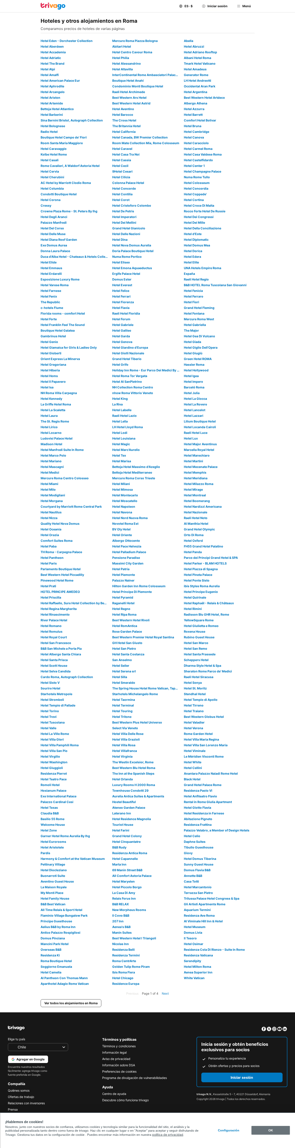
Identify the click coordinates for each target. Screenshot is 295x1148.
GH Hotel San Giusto (127, 643)
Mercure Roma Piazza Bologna (135, 41)
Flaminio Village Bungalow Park (64, 915)
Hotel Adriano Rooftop (200, 52)
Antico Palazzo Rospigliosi (60, 932)
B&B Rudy (119, 847)
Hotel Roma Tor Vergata (129, 376)
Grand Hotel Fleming (199, 308)
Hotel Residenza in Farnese (204, 813)
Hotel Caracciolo (196, 143)
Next (165, 993)
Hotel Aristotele (52, 847)
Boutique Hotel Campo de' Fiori (64, 137)
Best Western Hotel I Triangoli (134, 938)
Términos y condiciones (119, 1046)
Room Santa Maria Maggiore (62, 143)
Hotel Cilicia (121, 177)
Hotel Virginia (122, 756)
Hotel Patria (120, 569)
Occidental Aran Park (199, 86)
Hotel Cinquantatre (126, 841)
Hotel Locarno (51, 433)
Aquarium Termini (197, 910)
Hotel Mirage (193, 489)
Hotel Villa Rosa (123, 745)
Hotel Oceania (51, 529)
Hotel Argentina (195, 92)
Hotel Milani (121, 484)
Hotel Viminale (194, 751)
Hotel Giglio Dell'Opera (200, 347)
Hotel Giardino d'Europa (130, 347)
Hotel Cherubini (52, 177)
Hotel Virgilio (50, 756)
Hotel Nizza (49, 518)
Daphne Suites (194, 841)
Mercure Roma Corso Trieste (133, 478)
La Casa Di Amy (123, 893)
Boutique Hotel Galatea (58, 330)
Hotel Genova (122, 342)
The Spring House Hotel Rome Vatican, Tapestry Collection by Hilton (147, 688)
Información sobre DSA (118, 1065)
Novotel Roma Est (125, 523)
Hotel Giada (192, 342)
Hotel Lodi (119, 433)
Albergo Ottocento (126, 540)
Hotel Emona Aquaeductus (132, 268)
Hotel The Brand (52, 63)
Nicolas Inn (120, 944)
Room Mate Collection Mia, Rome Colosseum (145, 143)
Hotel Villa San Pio (54, 751)
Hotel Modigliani (53, 495)
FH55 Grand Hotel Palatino (203, 546)
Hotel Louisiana (123, 438)
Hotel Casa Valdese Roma (203, 154)
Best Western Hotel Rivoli (131, 620)
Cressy (46, 205)
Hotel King (120, 398)
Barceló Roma (194, 387)
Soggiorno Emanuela (56, 966)
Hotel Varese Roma (55, 285)
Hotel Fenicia (193, 291)
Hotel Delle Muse (53, 234)
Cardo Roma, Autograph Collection (67, 677)
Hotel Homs (49, 376)
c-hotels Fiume (52, 308)
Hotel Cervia (50, 171)
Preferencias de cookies (119, 1071)
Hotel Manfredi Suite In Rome (62, 450)
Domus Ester (121, 279)
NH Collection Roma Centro (132, 387)
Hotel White (192, 762)
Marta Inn (119, 864)
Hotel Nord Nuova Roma (130, 518)
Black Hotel (192, 779)
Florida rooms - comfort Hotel (63, 313)
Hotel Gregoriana (53, 364)
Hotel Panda (193, 552)
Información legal (114, 1052)
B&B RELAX (120, 904)
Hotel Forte (49, 319)
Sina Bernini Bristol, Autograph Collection (72, 120)
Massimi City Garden (127, 563)
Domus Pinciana (53, 938)
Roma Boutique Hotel (56, 961)
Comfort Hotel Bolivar (200, 120)
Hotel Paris (49, 563)
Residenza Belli (123, 949)
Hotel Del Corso (52, 228)
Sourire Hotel (50, 688)
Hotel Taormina (123, 699)
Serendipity (192, 961)
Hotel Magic (121, 444)
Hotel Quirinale (195, 597)
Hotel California (124, 131)
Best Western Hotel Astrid (131, 103)
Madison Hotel (51, 444)
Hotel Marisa (121, 461)
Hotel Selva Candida (56, 671)
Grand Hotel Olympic (199, 529)
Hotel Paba (49, 546)
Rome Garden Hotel (198, 734)
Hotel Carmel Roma (198, 149)
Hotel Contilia (122, 194)
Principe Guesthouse (56, 921)
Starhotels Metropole (56, 694)
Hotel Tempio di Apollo (200, 699)
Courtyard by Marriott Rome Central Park (71, 506)
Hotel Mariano (51, 461)
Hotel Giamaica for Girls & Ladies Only (69, 347)
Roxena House (194, 631)
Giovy (188, 853)
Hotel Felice (120, 291)
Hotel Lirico (49, 427)
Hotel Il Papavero (53, 381)
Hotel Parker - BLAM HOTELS (205, 563)
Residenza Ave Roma (199, 915)
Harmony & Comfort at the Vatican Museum (73, 859)
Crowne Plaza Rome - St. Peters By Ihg (69, 211)
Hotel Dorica (193, 251)
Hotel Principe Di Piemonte (132, 592)
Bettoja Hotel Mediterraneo (132, 472)
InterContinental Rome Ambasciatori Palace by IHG (147, 75)
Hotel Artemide (52, 103)
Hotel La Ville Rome (55, 734)
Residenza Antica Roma (129, 853)
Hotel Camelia (51, 972)
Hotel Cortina (194, 200)
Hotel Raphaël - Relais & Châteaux (209, 603)
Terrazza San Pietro (198, 893)
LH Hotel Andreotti (197, 80)
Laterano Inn (121, 813)
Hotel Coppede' (195, 194)
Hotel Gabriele (122, 325)
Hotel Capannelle (125, 859)
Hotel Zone (49, 830)
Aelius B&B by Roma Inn (58, 927)
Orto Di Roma (194, 535)
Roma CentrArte (124, 961)
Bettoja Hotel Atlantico (57, 109)
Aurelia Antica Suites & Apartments (138, 796)
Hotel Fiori (191, 302)
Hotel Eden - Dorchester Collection (67, 41)
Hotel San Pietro (124, 648)
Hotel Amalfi (50, 75)
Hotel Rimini (193, 609)
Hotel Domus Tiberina (200, 859)
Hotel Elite (191, 262)
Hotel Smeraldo (123, 682)
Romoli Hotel (50, 785)
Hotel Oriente (122, 535)
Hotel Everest (122, 285)
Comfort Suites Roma (56, 540)
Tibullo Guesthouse (198, 847)
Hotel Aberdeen (52, 46)
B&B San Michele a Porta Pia (61, 648)
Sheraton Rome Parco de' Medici (208, 671)
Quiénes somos (18, 1090)
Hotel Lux (191, 438)
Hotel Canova (194, 137)
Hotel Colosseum (197, 183)
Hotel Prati (48, 586)
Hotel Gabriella (195, 325)
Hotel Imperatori (124, 217)
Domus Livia (193, 932)
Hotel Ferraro (193, 296)
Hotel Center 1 (194, 166)
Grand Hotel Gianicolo (128, 228)
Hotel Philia (120, 58)
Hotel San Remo (195, 648)
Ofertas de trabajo (21, 1097)
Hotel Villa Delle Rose (127, 734)
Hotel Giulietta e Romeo (201, 626)
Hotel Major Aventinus (200, 444)
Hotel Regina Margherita (59, 609)
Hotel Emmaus (51, 268)
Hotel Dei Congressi (199, 217)
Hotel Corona (50, 200)
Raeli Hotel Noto (195, 518)
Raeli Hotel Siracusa (198, 677)
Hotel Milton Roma (197, 966)
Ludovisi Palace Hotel (56, 438)
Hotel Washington (54, 762)
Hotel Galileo (121, 330)
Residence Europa (125, 983)
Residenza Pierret (54, 773)
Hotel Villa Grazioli (126, 739)
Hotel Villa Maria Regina (201, 739)
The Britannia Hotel (126, 126)
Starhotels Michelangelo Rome (135, 694)
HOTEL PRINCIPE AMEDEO (60, 592)
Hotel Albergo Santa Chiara (61, 654)
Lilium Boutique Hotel (200, 421)
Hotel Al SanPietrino (127, 381)
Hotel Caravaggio (54, 149)
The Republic (50, 302)
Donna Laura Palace (55, 251)
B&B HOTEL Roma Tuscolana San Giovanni (215, 285)
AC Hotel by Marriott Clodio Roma (66, 183)
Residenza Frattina (198, 824)
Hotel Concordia (196, 188)
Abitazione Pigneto (198, 819)
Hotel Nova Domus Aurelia (131, 245)
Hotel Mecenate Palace (200, 467)
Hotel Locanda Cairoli (200, 427)
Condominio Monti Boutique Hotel (137, 86)
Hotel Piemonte (123, 575)
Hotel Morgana (52, 501)
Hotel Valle (48, 728)
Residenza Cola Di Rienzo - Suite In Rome (214, 949)
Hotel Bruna (192, 126)
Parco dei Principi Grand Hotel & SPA (211, 557)
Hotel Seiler (120, 665)
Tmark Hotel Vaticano (200, 63)
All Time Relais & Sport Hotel (61, 910)
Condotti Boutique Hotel (59, 194)
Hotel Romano (51, 626)
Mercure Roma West (199, 319)
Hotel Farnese (51, 291)
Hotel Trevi (49, 717)
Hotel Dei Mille (194, 222)
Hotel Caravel (122, 149)
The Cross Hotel (124, 120)
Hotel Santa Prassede (200, 654)
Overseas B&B (51, 949)
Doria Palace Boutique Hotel (133, 251)
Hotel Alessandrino (126, 63)
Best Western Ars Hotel (129, 97)
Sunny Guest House (198, 864)
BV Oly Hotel (121, 529)
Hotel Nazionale (195, 512)
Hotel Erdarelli (51, 273)
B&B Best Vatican (53, 904)
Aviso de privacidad (116, 1059)
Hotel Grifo (120, 364)
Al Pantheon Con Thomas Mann (64, 978)
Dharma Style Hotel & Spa (202, 665)
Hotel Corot (120, 200)
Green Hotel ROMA (198, 359)
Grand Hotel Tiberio (126, 359)
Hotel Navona (122, 512)
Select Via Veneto (125, 728)
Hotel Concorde (124, 188)
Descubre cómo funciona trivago (125, 1100)
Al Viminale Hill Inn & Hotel (203, 921)
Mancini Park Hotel (55, 944)
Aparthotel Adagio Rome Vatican (65, 983)
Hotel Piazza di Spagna (201, 569)
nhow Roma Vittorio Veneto (132, 393)
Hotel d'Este (193, 234)
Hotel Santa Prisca (54, 660)
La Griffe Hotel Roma (56, 404)
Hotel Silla (119, 677)
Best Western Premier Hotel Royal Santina (143, 637)
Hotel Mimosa (122, 489)
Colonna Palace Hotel (128, 183)
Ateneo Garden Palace (128, 807)
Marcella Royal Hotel (199, 450)
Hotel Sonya (193, 682)
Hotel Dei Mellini (124, 222)
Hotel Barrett (193, 114)
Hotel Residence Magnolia (131, 819)
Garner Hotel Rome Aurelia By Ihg (65, 836)
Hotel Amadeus (195, 69)
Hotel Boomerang (197, 501)
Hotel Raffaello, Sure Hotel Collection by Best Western (76, 603)
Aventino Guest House (57, 881)
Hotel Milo (48, 489)
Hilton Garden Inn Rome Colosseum (139, 586)
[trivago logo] (53, 6)
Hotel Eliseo (121, 262)
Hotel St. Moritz (195, 688)
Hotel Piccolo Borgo (127, 887)
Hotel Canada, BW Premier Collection (140, 137)
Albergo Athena (195, 103)
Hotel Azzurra (194, 109)
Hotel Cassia (121, 160)
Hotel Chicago (122, 978)
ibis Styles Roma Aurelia (202, 586)
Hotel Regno (121, 609)
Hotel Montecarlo (125, 495)
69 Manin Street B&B (127, 870)
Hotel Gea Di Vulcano (199, 336)
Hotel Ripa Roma (124, 614)
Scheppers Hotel (196, 660)
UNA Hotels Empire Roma (202, 268)
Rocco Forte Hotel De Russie (204, 211)
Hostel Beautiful (124, 802)
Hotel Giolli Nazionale (128, 353)
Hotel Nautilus (51, 512)
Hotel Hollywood (196, 370)
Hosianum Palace (53, 790)
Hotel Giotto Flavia (197, 807)
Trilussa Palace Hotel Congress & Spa (211, 898)
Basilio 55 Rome (52, 819)
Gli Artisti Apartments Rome (204, 904)
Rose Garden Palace (127, 631)
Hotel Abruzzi (194, 46)
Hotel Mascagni (52, 467)
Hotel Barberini (52, 114)
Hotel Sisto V (50, 682)
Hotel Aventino (123, 109)
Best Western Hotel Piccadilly (62, 575)
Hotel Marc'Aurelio (126, 450)
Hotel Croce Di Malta (199, 205)
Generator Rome (196, 75)
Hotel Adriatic (51, 58)
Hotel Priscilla (51, 597)
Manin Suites (122, 932)
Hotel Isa (47, 387)
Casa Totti (191, 881)
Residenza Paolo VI (198, 790)
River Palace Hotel (54, 620)
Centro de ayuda (114, 1094)
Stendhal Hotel (195, 694)
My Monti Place (52, 893)
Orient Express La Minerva (60, 359)
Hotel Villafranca (124, 751)
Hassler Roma (194, 364)
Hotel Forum (121, 319)
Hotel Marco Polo (53, 455)
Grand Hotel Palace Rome (202, 785)
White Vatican (194, 978)
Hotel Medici (50, 472)
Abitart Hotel (121, 46)
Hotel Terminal (123, 705)
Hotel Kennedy (51, 398)
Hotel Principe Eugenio (201, 592)
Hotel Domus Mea (197, 245)
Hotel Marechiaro (197, 455)
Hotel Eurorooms (53, 841)
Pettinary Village (53, 864)
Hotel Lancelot (194, 410)
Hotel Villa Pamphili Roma (60, 745)
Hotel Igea (191, 376)
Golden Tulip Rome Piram (131, 966)
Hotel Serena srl (124, 671)
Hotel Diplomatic (196, 239)
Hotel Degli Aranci (54, 217)
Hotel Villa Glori (52, 739)
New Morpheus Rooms (129, 910)
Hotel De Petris (123, 211)
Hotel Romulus (51, 631)
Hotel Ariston (50, 97)
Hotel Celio (192, 836)
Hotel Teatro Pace (54, 779)
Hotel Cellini (193, 768)
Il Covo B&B (120, 915)
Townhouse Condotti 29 (130, 790)
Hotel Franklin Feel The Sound (63, 325)
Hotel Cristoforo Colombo (131, 205)
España (189, 273)
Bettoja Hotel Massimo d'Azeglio (136, 467)
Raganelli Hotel (123, 603)
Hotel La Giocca (195, 398)
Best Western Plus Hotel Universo (137, 722)
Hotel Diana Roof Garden (59, 239)
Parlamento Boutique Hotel (61, 569)
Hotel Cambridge (196, 131)
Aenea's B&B (121, 927)
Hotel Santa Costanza (128, 654)
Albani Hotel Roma (197, 58)
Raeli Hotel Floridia (126, 313)
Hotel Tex (119, 455)
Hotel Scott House (54, 665)
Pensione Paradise (126, 557)
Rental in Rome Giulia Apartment (208, 802)
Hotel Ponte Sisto (196, 580)
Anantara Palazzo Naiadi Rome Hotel (211, 773)
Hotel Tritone (121, 717)
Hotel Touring (122, 711)
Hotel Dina (120, 239)
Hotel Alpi (48, 69)
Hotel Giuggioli (52, 768)
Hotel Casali (50, 160)
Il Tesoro (190, 938)
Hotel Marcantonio (198, 887)
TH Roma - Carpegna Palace (61, 552)
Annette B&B (193, 876)
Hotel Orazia (50, 535)
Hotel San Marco (196, 643)
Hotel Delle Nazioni (126, 234)
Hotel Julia (192, 393)
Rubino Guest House (199, 637)
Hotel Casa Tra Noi (126, 154)
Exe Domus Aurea (54, 245)
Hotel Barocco (122, 114)
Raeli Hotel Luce (195, 433)
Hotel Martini (193, 461)
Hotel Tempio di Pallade (58, 705)
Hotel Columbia (52, 188)
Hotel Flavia (120, 308)
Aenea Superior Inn (198, 972)
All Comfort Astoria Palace (132, 876)
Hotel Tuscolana (53, 722)
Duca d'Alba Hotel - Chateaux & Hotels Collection (76, 256)
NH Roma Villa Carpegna (59, 393)
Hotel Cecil (120, 166)
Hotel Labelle (121, 410)
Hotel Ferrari (121, 296)
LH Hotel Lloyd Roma (127, 427)
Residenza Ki (50, 955)
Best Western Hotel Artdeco (204, 97)
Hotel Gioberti (51, 353)
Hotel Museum (194, 927)
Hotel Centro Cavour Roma (132, 52)
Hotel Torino (50, 711)
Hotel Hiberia (50, 370)
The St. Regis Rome (55, 421)
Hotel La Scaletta (53, 410)
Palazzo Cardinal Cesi (57, 802)
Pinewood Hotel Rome (57, 580)
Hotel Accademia (53, 52)
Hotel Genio (49, 342)
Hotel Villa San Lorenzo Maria (206, 745)
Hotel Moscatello (124, 501)
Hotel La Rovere (195, 404)
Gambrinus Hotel (53, 336)
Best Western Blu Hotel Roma (133, 768)
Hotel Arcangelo (53, 92)
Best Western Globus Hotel (204, 717)
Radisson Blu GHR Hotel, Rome (206, 614)
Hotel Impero (193, 381)
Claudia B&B (50, 813)
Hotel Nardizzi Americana (203, 506)
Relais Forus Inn (124, 898)
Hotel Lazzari (193, 415)
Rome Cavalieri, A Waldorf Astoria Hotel (70, 166)
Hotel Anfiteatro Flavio (200, 796)
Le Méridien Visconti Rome (204, 756)
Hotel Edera (192, 256)
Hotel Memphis (195, 472)
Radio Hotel (49, 131)
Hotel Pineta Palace (198, 575)
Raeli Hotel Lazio (124, 415)
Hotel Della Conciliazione (202, 228)
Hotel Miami (49, 484)
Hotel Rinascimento (55, 614)
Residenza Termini (126, 955)
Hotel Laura (49, 415)
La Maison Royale (54, 887)
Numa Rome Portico (127, 256)
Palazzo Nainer (123, 580)
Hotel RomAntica (124, 626)
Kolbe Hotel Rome (54, 154)
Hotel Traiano (194, 711)
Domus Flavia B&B (197, 870)
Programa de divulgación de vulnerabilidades (134, 1078)
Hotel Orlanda (122, 779)
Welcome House (53, 824)
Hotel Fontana (194, 313)
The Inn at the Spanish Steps (133, 773)
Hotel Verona (193, 728)
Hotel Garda (121, 336)
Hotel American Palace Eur (60, 80)
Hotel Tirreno (194, 705)
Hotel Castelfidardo (198, 160)
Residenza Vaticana (198, 955)
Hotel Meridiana (195, 478)
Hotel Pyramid (122, 597)
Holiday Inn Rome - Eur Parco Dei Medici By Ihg (147, 370)
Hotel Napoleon (123, 506)
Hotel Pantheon (52, 557)
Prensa (13, 1109)
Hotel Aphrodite (52, 86)
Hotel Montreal (195, 495)
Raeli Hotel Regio (196, 279)
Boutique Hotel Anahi (128, 80)
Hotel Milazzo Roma (198, 484)
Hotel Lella (120, 421)
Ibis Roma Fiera (123, 972)
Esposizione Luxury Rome (60, 279)
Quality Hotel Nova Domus (60, 523)
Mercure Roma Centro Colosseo (65, 478)
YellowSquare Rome (199, 620)
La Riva (117, 404)
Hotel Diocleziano (54, 870)
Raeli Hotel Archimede (128, 92)
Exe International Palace (58, 796)
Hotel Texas (49, 807)
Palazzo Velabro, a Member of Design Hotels (216, 830)
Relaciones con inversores (26, 1103)
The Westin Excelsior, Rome (133, 762)
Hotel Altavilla (122, 69)
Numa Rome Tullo (197, 177)
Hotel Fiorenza (123, 302)
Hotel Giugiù (193, 353)
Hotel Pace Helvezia (126, 546)
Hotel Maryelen (123, 881)
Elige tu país (16, 1039)
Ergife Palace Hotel (126, 273)
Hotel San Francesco (56, 643)
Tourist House (122, 824)
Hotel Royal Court (54, 637)
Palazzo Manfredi (54, 222)
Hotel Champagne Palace (202, 171)
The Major (191, 330)
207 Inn (118, 921)
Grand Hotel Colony (127, 836)
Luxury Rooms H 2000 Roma (133, 785)
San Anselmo (122, 660)
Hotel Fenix (49, 296)
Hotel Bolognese (53, 126)
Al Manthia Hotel (196, 523)
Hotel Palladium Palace (129, 552)
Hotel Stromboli (52, 699)
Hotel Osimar (193, 944)
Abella (188, 41)
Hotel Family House (55, 898)
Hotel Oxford (193, 540)
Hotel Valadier (194, 722)
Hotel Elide (49, 262)
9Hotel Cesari (122, 171)
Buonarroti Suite (53, 876)
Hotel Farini (120, 830)
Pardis (45, 853)
